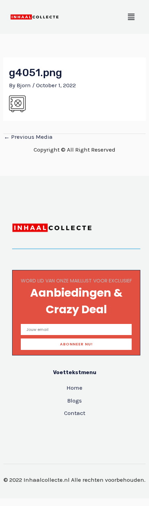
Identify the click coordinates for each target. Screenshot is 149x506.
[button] (131, 17)
